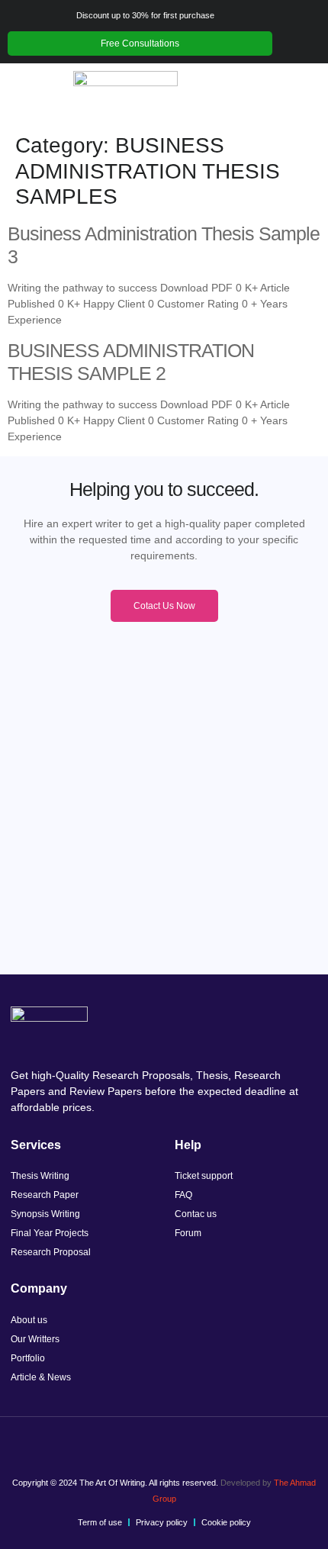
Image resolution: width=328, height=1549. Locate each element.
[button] (32, 95)
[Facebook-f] (122, 1429)
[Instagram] (150, 1429)
